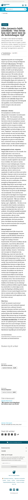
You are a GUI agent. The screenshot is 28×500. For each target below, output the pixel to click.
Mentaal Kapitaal (6, 389)
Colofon (4, 480)
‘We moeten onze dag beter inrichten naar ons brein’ (10, 403)
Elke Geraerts (12, 64)
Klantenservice (5, 448)
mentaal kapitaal (13, 233)
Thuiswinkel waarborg (8, 478)
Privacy (8, 480)
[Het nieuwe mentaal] (6, 355)
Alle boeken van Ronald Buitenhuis (10, 338)
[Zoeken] (25, 9)
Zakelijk (3, 451)
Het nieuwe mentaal (6, 365)
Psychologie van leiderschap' (9, 319)
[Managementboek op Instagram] (17, 490)
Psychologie (5, 13)
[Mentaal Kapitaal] (6, 379)
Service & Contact (20, 482)
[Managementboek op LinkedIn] (11, 490)
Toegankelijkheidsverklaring (9, 482)
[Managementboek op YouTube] (14, 490)
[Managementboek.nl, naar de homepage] (5, 5)
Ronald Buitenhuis (7, 53)
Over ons (14, 484)
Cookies (13, 480)
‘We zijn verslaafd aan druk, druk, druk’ (11, 424)
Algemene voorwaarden (19, 478)
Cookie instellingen (20, 480)
